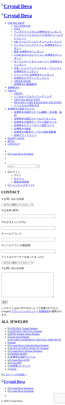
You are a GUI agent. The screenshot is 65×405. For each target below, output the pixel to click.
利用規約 (44, 311)
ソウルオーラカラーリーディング (33, 96)
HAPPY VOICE (16, 138)
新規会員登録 (21, 181)
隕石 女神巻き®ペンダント (29, 51)
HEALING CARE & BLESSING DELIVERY (38, 102)
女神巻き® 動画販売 (25, 84)
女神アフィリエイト (25, 135)
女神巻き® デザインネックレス (31, 78)
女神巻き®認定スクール (21, 108)
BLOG (11, 141)
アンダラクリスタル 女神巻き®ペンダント (38, 31)
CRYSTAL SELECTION (27, 99)
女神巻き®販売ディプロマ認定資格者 (35, 132)
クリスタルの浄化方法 (26, 105)
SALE (17, 28)
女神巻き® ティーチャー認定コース (34, 125)
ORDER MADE (22, 81)
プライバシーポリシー (23, 311)
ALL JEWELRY (22, 26)
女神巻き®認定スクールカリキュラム (35, 118)
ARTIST (18, 93)
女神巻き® (14, 87)
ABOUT (12, 90)
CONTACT (14, 144)
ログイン (19, 178)
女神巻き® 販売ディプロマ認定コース (35, 122)
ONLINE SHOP (16, 23)
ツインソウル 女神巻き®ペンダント (34, 74)
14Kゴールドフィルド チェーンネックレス (38, 41)
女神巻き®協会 (22, 128)
